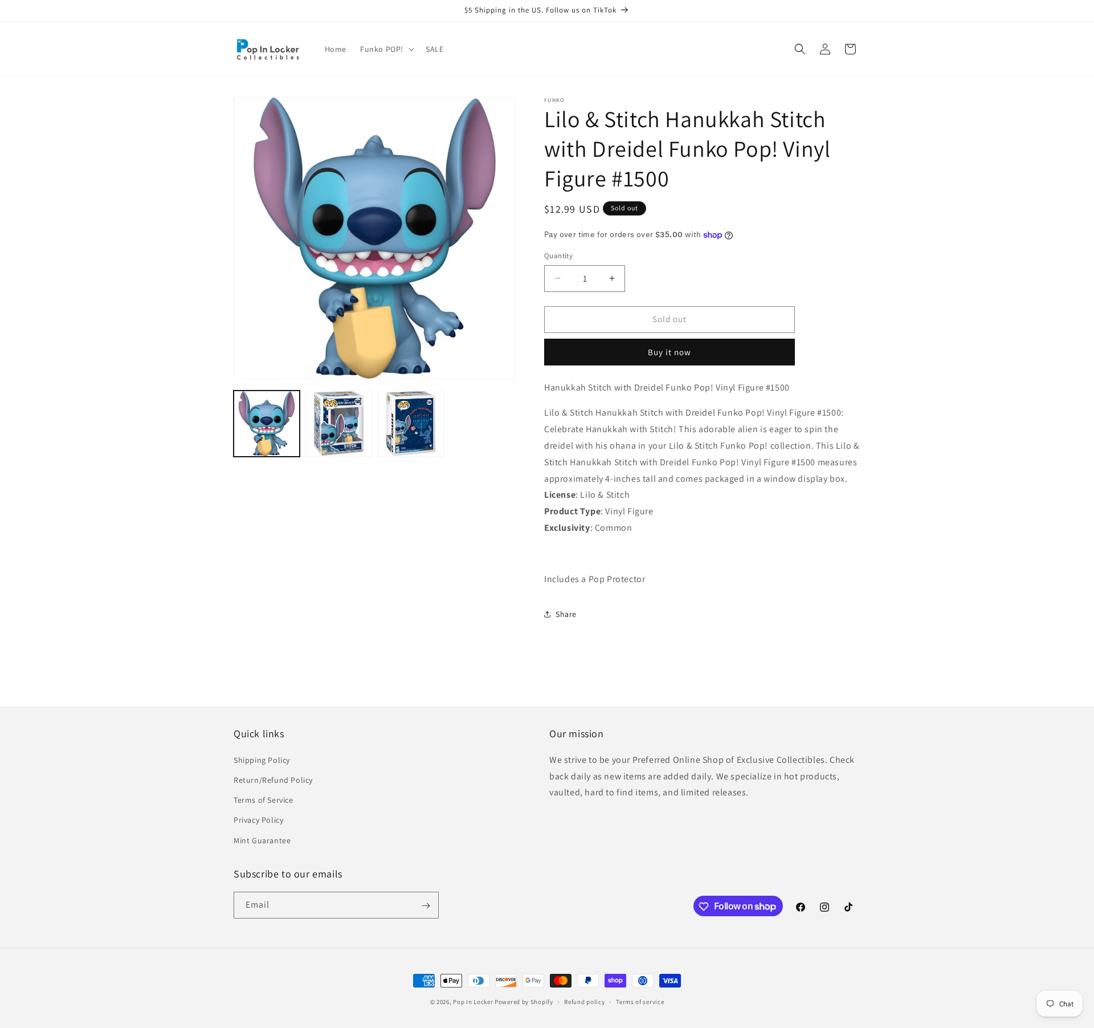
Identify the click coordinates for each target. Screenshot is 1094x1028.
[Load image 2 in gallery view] (338, 424)
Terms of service (640, 1001)
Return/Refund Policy (273, 779)
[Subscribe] (425, 905)
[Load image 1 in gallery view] (267, 424)
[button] (386, 49)
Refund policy (584, 1001)
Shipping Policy (262, 759)
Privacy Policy (258, 820)
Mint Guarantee (262, 840)
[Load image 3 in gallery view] (411, 424)
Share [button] (566, 614)
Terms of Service (263, 800)
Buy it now (669, 352)
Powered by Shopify (524, 1002)
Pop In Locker (473, 1002)
